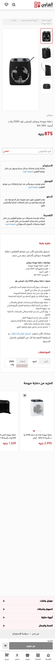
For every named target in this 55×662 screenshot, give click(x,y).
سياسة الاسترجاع (20, 633)
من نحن (35, 633)
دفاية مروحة (46, 23)
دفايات (14, 20)
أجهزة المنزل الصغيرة (29, 20)
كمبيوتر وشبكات (45, 608)
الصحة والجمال (46, 625)
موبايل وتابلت (46, 600)
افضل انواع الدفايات (20, 333)
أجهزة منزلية (46, 20)
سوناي (50, 115)
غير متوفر (31, 645)
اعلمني (6, 150)
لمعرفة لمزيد (28, 171)
